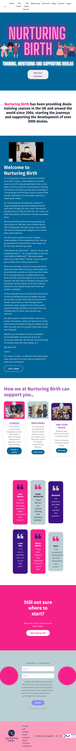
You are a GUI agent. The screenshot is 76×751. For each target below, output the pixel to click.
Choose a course (14, 451)
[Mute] (42, 160)
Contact (61, 3)
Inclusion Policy (26, 739)
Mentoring (35, 3)
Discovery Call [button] (38, 633)
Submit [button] (38, 702)
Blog (54, 3)
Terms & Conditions (26, 744)
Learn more (38, 452)
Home (11, 3)
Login (68, 3)
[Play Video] (11, 160)
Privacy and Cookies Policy (25, 730)
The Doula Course (26, 6)
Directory (46, 3)
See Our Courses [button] (38, 74)
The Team (18, 4)
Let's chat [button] (13, 368)
